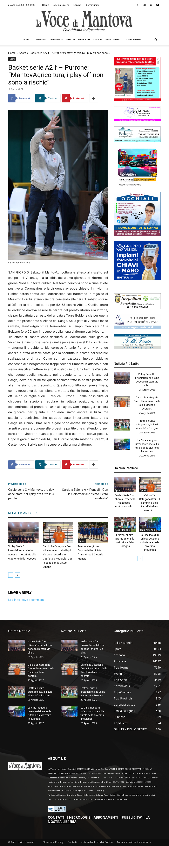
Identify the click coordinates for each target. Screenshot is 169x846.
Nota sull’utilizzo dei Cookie (97, 842)
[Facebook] (137, 5)
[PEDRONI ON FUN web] (137, 141)
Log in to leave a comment (26, 599)
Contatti (77, 4)
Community (92, 4)
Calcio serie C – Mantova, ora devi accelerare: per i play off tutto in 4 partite (31, 494)
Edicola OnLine (61, 4)
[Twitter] (151, 5)
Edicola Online (133, 40)
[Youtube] (158, 5)
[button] (156, 40)
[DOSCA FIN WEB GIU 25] (137, 235)
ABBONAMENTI (106, 817)
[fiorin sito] (137, 348)
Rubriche (83, 40)
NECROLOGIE (79, 817)
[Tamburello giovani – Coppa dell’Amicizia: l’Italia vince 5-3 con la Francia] (93, 532)
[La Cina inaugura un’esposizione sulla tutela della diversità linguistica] (122, 444)
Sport (96, 40)
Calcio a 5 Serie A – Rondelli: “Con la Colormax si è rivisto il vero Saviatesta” (85, 494)
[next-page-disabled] (17, 575)
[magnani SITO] (137, 120)
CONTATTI (57, 817)
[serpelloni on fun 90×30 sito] (137, 308)
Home (45, 4)
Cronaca (39, 40)
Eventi (69, 40)
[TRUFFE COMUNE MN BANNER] (137, 100)
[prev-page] (10, 575)
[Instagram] (144, 5)
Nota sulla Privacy (53, 842)
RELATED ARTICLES (23, 513)
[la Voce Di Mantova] (84, 21)
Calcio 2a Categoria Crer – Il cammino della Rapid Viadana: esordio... (149, 503)
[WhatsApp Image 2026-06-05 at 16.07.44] (137, 185)
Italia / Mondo (113, 40)
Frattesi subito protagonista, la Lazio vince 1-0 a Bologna (147, 424)
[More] (93, 98)
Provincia (55, 40)
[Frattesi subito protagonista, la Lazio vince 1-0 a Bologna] (122, 425)
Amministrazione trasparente (134, 842)
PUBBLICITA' (132, 817)
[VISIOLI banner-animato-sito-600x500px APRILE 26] (137, 279)
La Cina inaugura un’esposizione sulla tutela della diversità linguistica (150, 542)
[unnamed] (137, 328)
